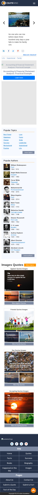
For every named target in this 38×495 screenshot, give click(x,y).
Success (6, 143)
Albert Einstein (16, 240)
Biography (28, 463)
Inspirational (11, 58)
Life (3, 58)
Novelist (13, 227)
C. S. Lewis (15, 225)
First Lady (14, 220)
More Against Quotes (19, 303)
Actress (13, 235)
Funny (21, 137)
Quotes (29, 453)
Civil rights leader (16, 212)
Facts (9, 458)
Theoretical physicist (18, 242)
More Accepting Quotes (19, 425)
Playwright (14, 182)
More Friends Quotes (19, 344)
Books (9, 463)
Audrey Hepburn (17, 233)
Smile (21, 140)
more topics (28, 152)
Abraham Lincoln (17, 248)
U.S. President (15, 250)
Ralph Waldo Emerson (19, 173)
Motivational (8, 145)
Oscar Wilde (15, 180)
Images (28, 468)
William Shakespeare (18, 165)
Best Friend (7, 134)
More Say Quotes (19, 385)
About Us (9, 480)
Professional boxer (17, 190)
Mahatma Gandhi (17, 210)
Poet (12, 167)
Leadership (22, 143)
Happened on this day (9, 469)
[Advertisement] (19, 102)
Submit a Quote (9, 485)
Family (19, 58)
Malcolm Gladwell (29, 55)
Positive (6, 148)
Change (6, 140)
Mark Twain (15, 203)
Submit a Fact (28, 485)
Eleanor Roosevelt (17, 218)
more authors (28, 255)
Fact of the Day (9, 490)
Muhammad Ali (16, 188)
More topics (30, 265)
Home (9, 453)
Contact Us (28, 480)
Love (20, 134)
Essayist (14, 175)
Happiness (7, 137)
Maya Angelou (16, 195)
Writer (13, 205)
